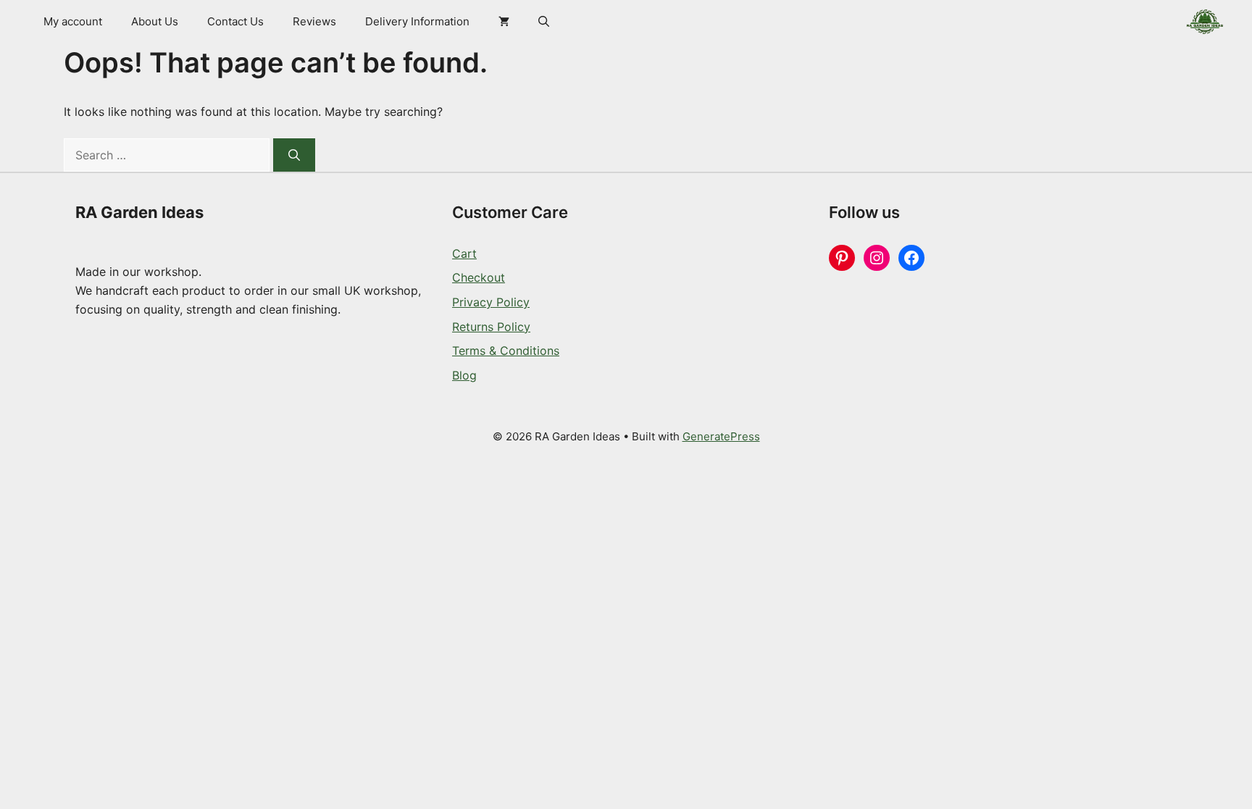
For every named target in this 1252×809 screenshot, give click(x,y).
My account (72, 21)
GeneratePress (721, 436)
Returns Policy (491, 326)
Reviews (314, 21)
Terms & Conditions (505, 350)
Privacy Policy (491, 302)
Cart (464, 253)
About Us (154, 21)
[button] (544, 21)
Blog (464, 375)
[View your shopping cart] (504, 21)
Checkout (478, 277)
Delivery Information (417, 21)
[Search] (294, 155)
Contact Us (235, 21)
